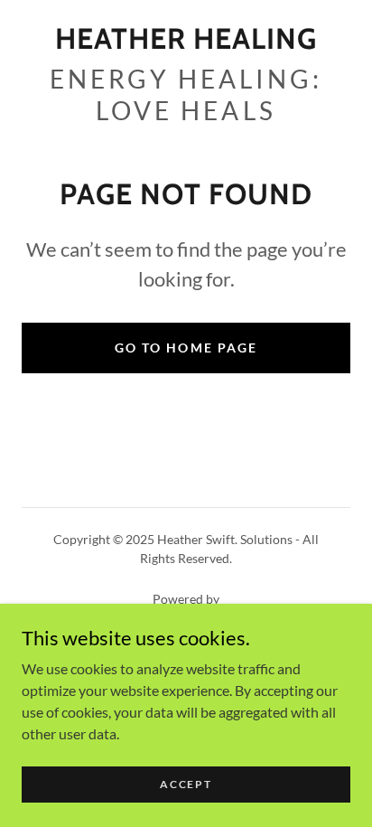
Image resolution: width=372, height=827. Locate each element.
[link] (186, 39)
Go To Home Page (185, 347)
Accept (185, 784)
